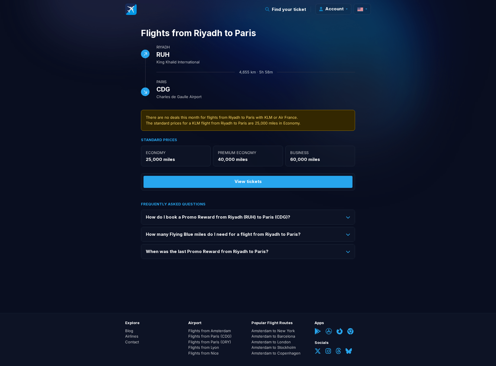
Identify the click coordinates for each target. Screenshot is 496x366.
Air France (287, 117)
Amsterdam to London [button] (271, 342)
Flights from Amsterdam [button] (209, 330)
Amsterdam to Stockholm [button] (273, 347)
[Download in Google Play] (318, 332)
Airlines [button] (131, 336)
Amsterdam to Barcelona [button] (273, 336)
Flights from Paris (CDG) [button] (210, 336)
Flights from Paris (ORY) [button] (209, 342)
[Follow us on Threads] (338, 351)
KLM (268, 117)
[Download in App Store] (329, 332)
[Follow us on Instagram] (328, 351)
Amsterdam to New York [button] (273, 330)
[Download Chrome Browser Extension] (350, 332)
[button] (286, 9)
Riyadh (163, 47)
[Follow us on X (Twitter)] (318, 351)
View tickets (248, 181)
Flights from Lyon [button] (203, 347)
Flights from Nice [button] (203, 353)
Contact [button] (132, 342)
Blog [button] (129, 330)
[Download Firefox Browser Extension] (339, 332)
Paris (161, 81)
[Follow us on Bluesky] (349, 351)
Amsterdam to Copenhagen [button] (276, 353)
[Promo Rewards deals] (131, 9)
